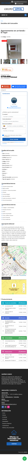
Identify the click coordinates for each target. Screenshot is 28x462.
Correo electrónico (6, 119)
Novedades (5, 421)
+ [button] (3, 248)
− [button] (3, 250)
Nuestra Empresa (6, 423)
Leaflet (14, 275)
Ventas (4, 415)
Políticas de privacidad (8, 427)
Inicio (2, 21)
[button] (26, 40)
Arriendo (4, 417)
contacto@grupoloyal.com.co (20, 1)
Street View (7, 69)
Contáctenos (5, 425)
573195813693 (20, 3)
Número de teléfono (7, 123)
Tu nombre (5, 114)
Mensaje (4, 128)
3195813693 (14, 106)
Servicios (4, 419)
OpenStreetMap (23, 275)
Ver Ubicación (13, 289)
